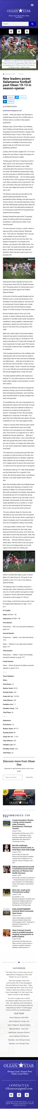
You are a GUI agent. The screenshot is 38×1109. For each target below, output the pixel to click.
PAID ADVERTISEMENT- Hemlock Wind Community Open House (22, 911)
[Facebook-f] (19, 31)
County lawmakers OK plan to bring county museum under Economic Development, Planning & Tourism (22, 824)
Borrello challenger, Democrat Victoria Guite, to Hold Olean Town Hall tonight (23, 847)
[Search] (32, 24)
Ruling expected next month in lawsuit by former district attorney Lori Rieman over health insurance (23, 870)
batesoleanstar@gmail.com (12, 110)
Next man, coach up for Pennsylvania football (21, 891)
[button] (32, 5)
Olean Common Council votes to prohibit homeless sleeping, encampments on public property (22, 933)
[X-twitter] (27, 31)
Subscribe (29, 777)
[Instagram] (11, 31)
